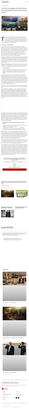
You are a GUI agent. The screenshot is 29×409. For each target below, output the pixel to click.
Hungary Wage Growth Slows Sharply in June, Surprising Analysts (21, 207)
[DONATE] (3, 389)
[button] (26, 1)
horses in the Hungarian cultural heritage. (16, 142)
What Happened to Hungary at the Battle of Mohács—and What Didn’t (6, 207)
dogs (12, 238)
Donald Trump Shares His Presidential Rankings (10, 372)
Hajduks (17, 238)
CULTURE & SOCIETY (5, 5)
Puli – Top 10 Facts (6, 68)
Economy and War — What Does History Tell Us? (10, 302)
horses (19, 238)
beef (7, 238)
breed (9, 238)
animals (6, 238)
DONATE (6, 389)
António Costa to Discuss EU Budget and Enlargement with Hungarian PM (7, 227)
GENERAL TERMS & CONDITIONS (7, 394)
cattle (10, 238)
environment (14, 238)
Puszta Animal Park (10, 148)
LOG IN (4, 399)
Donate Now (14, 169)
